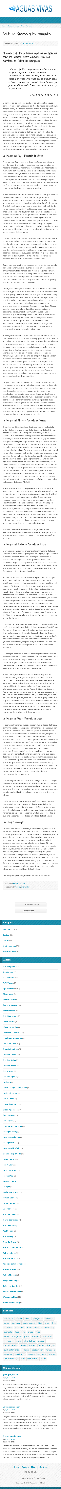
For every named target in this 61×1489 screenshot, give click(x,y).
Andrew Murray (10, 1005)
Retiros (43, 1467)
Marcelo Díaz (9, 1214)
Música (34, 1467)
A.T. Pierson (8, 977)
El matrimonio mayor (12, 1436)
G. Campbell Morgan (12, 1126)
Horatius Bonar (10, 1170)
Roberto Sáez (28, 43)
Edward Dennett (10, 1104)
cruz (47, 1323)
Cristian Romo (9, 1065)
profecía (32, 1345)
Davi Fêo (7, 1082)
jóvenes (35, 1336)
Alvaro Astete (9, 999)
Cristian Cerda (9, 1054)
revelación (50, 1350)
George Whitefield (11, 1148)
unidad (52, 1354)
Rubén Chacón (9, 1275)
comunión (16, 1323)
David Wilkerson (10, 1093)
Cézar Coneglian (10, 1027)
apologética (37, 1318)
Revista (25, 1467)
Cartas (6, 935)
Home (4, 26)
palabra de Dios (10, 1345)
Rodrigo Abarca (10, 1258)
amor (27, 1318)
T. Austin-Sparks (10, 1286)
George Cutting (10, 1131)
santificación (20, 1354)
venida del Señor (11, 1358)
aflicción (18, 1318)
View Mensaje (26, 26)
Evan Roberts (9, 1115)
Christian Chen (9, 1043)
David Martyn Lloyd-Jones (15, 1087)
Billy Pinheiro (9, 1010)
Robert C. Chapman (12, 1247)
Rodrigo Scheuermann (13, 1264)
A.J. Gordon (8, 972)
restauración (37, 1350)
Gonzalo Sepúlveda (12, 1153)
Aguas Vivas (8, 988)
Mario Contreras (10, 1220)
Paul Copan (8, 1231)
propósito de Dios (47, 1345)
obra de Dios (29, 1341)
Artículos (7, 929)
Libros (6, 940)
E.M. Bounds (8, 1098)
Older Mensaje (30, 910)
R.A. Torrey (8, 1236)
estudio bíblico (47, 1327)
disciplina (8, 1327)
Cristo (17, 887)
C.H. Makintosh (10, 1016)
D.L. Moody (8, 1071)
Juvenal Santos (10, 1197)
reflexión (26, 1350)
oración (41, 1341)
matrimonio (9, 1341)
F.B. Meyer (7, 1120)
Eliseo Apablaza (10, 1109)
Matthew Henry (10, 1225)
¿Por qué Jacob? (10, 1374)
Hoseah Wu (8, 1176)
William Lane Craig (11, 1302)
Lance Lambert (10, 1203)
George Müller (9, 1142)
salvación (8, 1354)
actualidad (8, 1318)
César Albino (9, 1021)
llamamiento (47, 1336)
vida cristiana (33, 1358)
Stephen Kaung (10, 1280)
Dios (54, 1323)
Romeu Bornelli (10, 1269)
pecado (23, 1345)
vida (23, 1358)
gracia (30, 1332)
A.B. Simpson (9, 966)
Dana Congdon (10, 1076)
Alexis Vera (8, 994)
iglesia (26, 1336)
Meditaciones (9, 946)
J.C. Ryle (6, 1186)
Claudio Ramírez (10, 1049)
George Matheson (11, 1137)
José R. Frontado (10, 1192)
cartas (6, 1323)
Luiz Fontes (8, 1208)
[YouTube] (26, 1472)
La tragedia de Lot (11, 1407)
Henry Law (7, 1165)
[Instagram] (29, 1472)
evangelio (25, 887)
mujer (18, 1341)
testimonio (42, 1354)
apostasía (49, 1318)
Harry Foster (9, 1159)
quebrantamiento (11, 1350)
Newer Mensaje (30, 904)
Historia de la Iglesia (12, 1336)
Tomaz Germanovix (12, 1291)
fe (24, 1332)
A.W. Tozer (8, 983)
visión (43, 1358)
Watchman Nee (10, 1297)
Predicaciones (14, 26)
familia (18, 1332)
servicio (31, 1354)
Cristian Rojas (9, 1060)
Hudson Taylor (10, 1181)
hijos (38, 1332)
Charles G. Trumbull (12, 1032)
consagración (29, 1323)
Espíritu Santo (33, 1327)
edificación (19, 1327)
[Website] (32, 1472)
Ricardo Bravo (9, 1242)
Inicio (16, 1467)
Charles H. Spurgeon (12, 1038)
